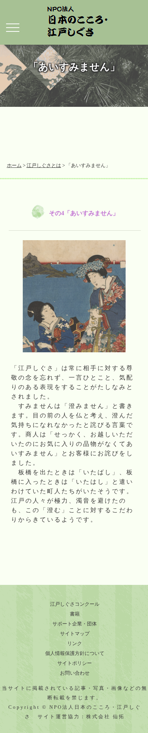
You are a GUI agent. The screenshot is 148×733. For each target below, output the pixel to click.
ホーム (14, 165)
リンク (74, 643)
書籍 (75, 614)
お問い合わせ (75, 673)
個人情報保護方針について (74, 653)
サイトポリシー (74, 663)
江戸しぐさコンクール (74, 604)
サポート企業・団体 (74, 624)
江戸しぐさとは (44, 165)
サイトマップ (75, 633)
